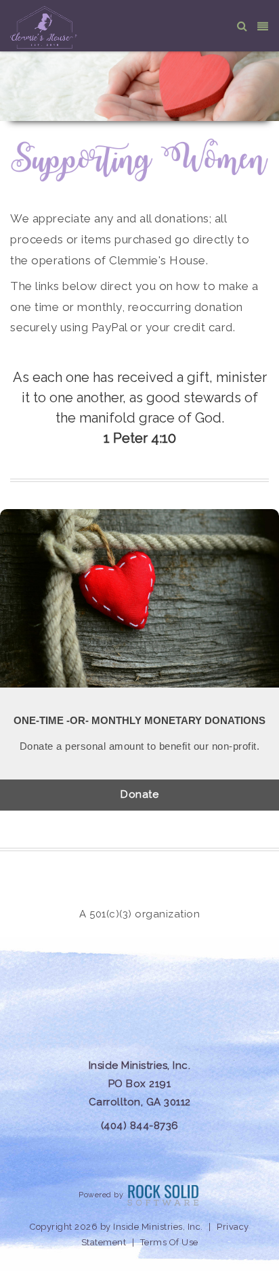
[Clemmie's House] (44, 26)
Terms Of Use (169, 1242)
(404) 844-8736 (140, 1126)
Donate (139, 794)
